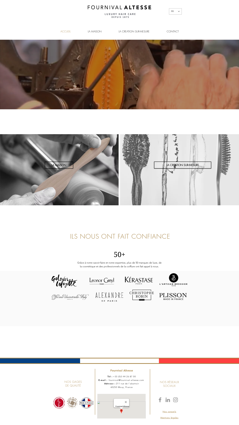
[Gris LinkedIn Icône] (168, 400)
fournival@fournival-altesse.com (126, 380)
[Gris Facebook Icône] (160, 400)
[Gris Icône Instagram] (175, 400)
